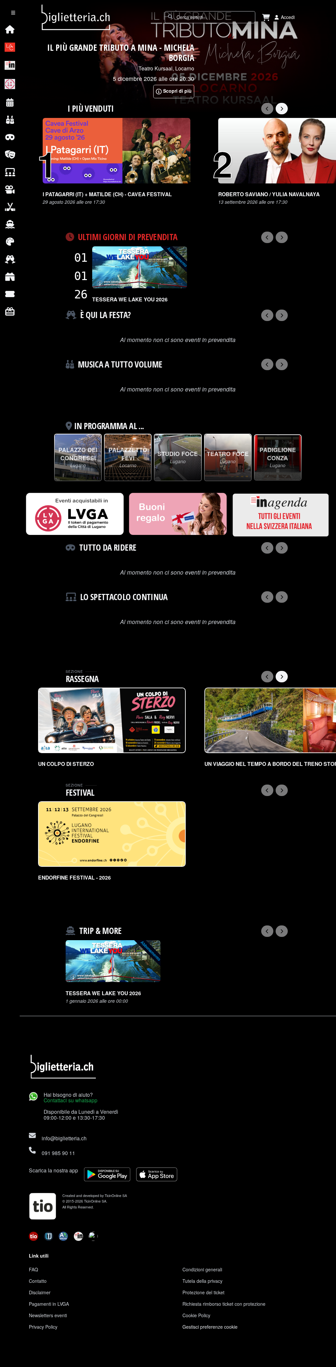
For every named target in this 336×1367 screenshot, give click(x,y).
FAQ (33, 1269)
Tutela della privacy (202, 1281)
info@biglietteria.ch (64, 1138)
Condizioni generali (202, 1269)
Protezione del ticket (203, 1292)
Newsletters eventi (48, 1315)
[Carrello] (266, 17)
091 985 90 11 (58, 1152)
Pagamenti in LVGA (49, 1304)
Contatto (38, 1281)
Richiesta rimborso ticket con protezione (223, 1304)
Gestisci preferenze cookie (210, 1326)
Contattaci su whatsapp (70, 1100)
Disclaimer (40, 1292)
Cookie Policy (196, 1315)
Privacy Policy (43, 1326)
